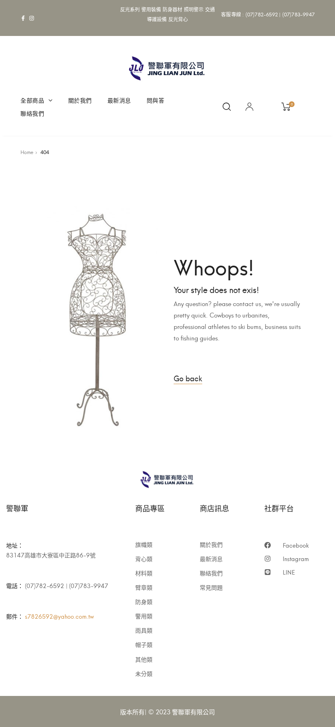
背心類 (143, 559)
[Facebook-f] (23, 18)
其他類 (143, 659)
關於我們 (80, 100)
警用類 (143, 616)
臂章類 (143, 587)
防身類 (143, 601)
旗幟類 (143, 544)
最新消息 (119, 100)
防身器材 (173, 9)
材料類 (143, 573)
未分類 (143, 673)
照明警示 (194, 9)
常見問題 (211, 587)
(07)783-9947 (298, 14)
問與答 (156, 100)
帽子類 (143, 644)
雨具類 (143, 630)
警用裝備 (151, 9)
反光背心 (178, 19)
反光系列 (130, 9)
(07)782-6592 (262, 14)
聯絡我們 (32, 113)
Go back (188, 378)
